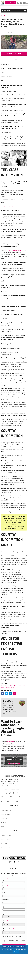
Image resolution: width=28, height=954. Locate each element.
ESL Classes (4, 827)
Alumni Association (5, 814)
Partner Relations (5, 844)
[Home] (1, 16)
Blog (5, 16)
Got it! (15, 952)
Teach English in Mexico (7, 685)
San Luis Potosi (10, 687)
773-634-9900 (9, 783)
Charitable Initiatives (6, 840)
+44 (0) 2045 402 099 (10, 786)
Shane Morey (10, 31)
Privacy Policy (4, 789)
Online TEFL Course (7, 206)
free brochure (10, 741)
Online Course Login (6, 810)
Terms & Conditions (14, 789)
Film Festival (4, 823)
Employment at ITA (5, 848)
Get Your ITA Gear (5, 819)
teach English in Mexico (15, 250)
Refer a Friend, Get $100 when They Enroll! (10, 797)
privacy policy (21, 949)
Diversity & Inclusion (6, 835)
